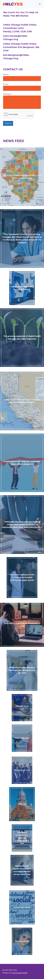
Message (7, 94)
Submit (8, 123)
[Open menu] (40, 4)
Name (6, 74)
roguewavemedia (19, 973)
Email (6, 84)
